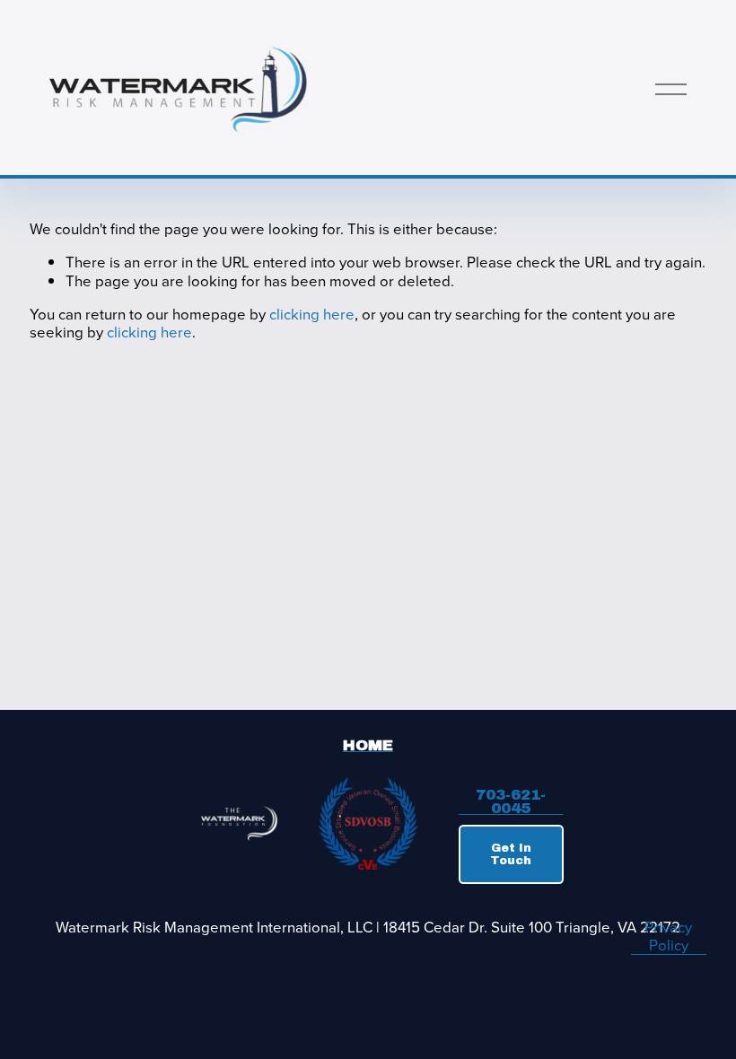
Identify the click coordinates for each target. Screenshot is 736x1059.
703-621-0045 (511, 801)
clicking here (312, 314)
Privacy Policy (668, 936)
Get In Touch (510, 854)
